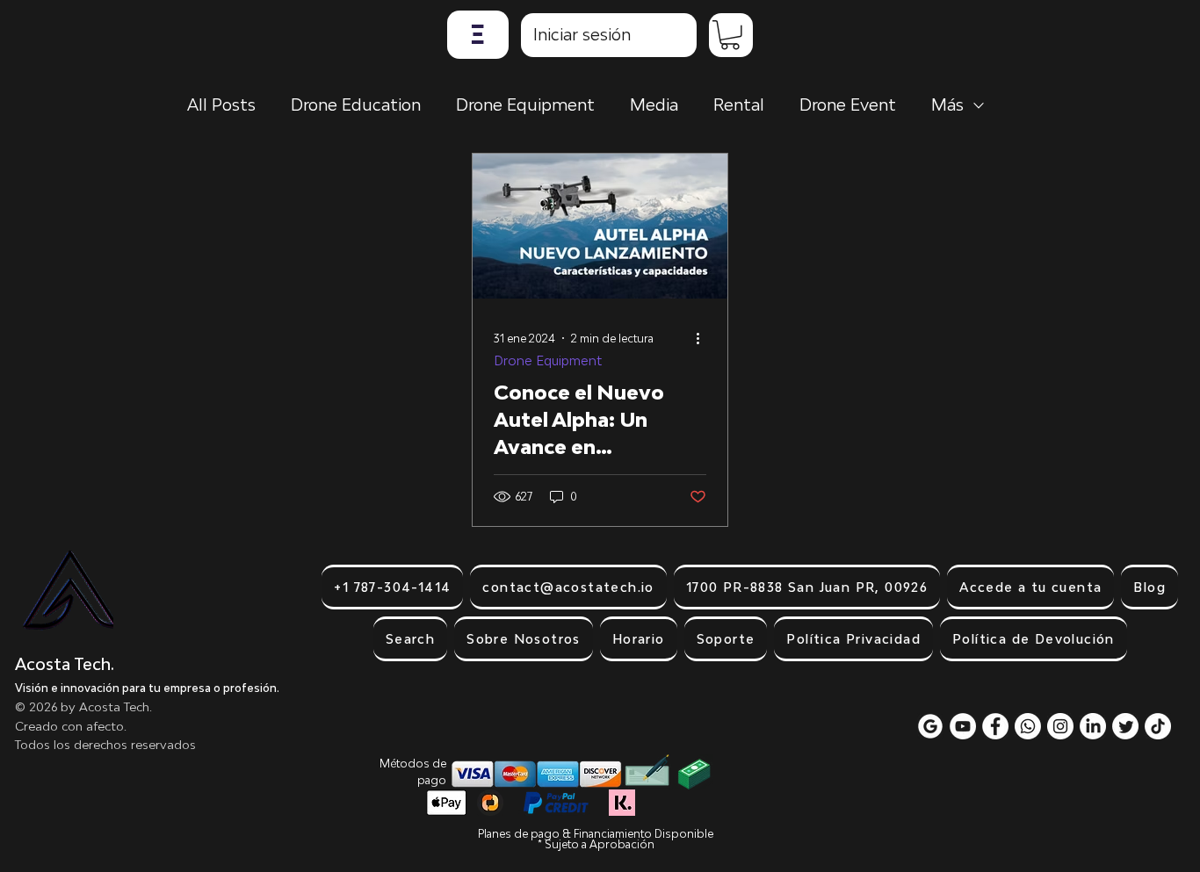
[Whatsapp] (1028, 726)
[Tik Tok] (1158, 726)
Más (947, 104)
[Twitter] (1125, 726)
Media (654, 104)
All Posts (221, 104)
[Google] (930, 726)
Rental (738, 104)
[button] (478, 35)
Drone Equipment (525, 104)
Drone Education (356, 104)
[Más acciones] (703, 338)
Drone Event (847, 104)
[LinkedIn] (1093, 726)
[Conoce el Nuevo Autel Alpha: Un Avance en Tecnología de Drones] (600, 226)
